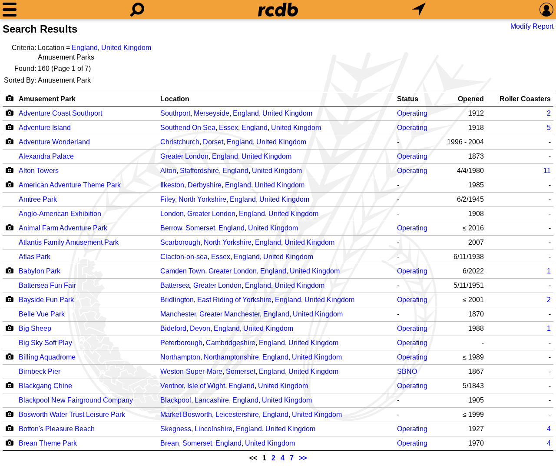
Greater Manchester (229, 314)
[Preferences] (546, 10)
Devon (200, 328)
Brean (169, 443)
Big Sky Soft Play (45, 342)
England (85, 47)
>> (303, 458)
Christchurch (179, 142)
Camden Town (182, 271)
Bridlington (177, 299)
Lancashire (212, 400)
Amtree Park (38, 199)
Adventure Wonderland (54, 142)
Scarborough (180, 242)
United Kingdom (126, 47)
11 (547, 170)
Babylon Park (39, 271)
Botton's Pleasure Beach (57, 429)
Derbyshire (205, 185)
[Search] (137, 10)
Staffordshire (199, 170)
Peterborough (181, 342)
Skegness (175, 429)
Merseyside (211, 113)
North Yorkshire (202, 199)
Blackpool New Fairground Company (76, 400)
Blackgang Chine (45, 385)
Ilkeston (172, 185)
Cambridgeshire (230, 342)
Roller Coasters (525, 99)
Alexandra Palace (46, 156)
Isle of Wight (206, 385)
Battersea (175, 285)
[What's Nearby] (419, 10)
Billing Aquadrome (47, 357)
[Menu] (10, 10)
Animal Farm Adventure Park (63, 228)
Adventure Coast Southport (60, 113)
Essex (228, 127)
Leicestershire (237, 414)
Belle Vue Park (42, 314)
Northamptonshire (231, 357)
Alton (168, 170)
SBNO (407, 371)
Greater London (184, 156)
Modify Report (531, 26)
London (172, 213)
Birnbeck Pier (39, 371)
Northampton (180, 357)
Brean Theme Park (48, 443)
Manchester (178, 314)
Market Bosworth (186, 414)
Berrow (171, 228)
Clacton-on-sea (184, 256)
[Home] (278, 10)
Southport (175, 113)
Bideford (173, 328)
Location (174, 99)
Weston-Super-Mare (191, 371)
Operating (412, 113)
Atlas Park (34, 256)
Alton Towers (39, 170)
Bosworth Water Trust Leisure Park (72, 414)
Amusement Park (47, 99)
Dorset (213, 142)
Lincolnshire (213, 429)
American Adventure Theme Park (70, 185)
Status (407, 99)
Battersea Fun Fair (47, 285)
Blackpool (175, 400)
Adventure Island (45, 127)
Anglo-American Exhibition (60, 213)
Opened (471, 99)
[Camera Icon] (9, 113)
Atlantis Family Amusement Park (69, 242)
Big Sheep (35, 328)
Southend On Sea (187, 127)
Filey (167, 199)
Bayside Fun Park (46, 299)
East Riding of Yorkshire (234, 299)
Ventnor (172, 385)
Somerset (200, 228)
